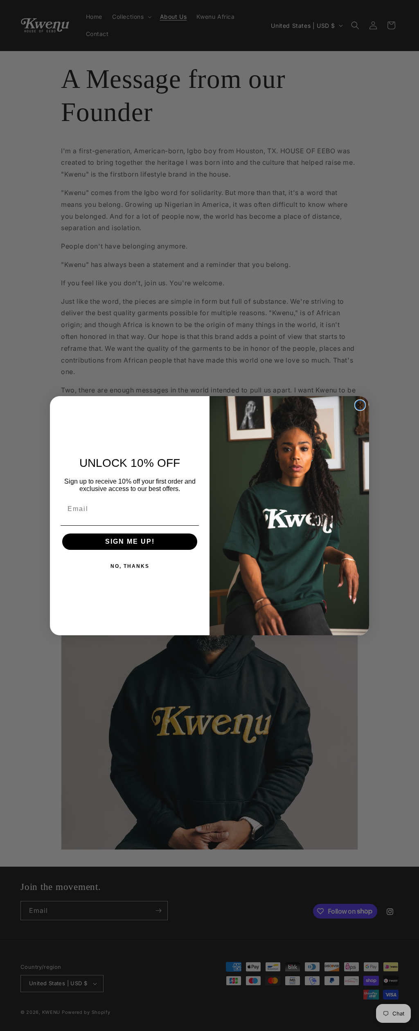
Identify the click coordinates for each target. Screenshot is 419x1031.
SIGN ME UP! (130, 541)
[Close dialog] (360, 405)
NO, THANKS (129, 566)
